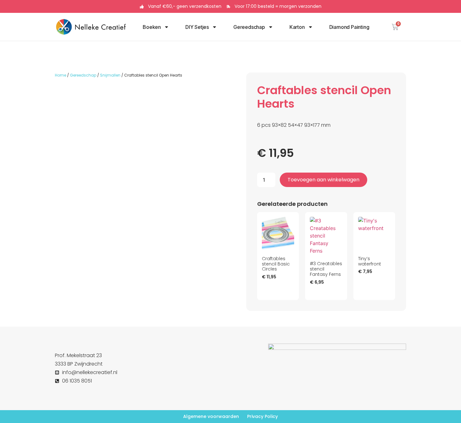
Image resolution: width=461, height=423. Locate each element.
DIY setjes (197, 27)
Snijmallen (110, 75)
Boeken (152, 27)
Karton (297, 27)
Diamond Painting (349, 27)
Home (60, 75)
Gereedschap (249, 27)
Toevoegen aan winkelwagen (323, 179)
